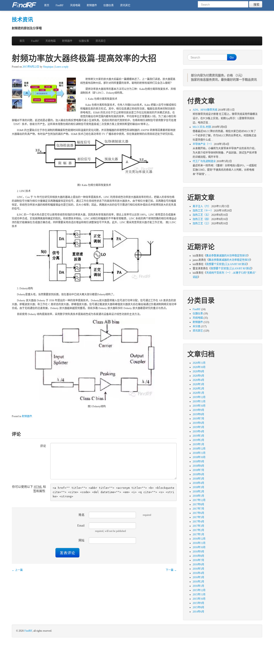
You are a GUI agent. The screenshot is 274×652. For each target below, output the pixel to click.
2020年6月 (198, 375)
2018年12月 (199, 448)
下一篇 (171, 570)
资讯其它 (125, 5)
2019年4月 (198, 431)
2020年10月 (199, 367)
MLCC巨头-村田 (202, 126)
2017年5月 (198, 517)
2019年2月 (198, 440)
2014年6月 (198, 611)
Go (232, 57)
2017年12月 (199, 500)
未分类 (196, 326)
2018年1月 (198, 495)
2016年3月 (198, 577)
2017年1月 (198, 534)
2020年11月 (199, 362)
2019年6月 (198, 422)
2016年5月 (198, 568)
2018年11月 (199, 452)
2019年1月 (198, 444)
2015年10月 (199, 598)
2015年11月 (199, 594)
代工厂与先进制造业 (204, 161)
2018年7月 (198, 470)
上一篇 (17, 570)
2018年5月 (198, 478)
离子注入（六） (202, 206)
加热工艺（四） (202, 219)
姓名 (82, 514)
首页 (46, 5)
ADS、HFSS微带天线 (205, 109)
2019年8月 (198, 414)
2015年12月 (199, 590)
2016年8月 (198, 555)
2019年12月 (199, 397)
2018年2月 (198, 491)
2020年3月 (198, 384)
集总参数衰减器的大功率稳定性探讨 (226, 255)
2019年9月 (198, 410)
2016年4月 (198, 573)
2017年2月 (198, 530)
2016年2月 (198, 581)
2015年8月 (198, 607)
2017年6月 (198, 513)
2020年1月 (198, 392)
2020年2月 (198, 388)
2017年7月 (198, 508)
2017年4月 (198, 521)
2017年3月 (198, 525)
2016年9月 (198, 551)
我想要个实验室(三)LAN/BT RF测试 (226, 264)
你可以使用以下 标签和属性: (29, 489)
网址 (82, 540)
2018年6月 (198, 474)
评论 (43, 446)
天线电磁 (75, 5)
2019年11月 (199, 401)
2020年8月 (198, 371)
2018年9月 (198, 461)
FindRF (60, 5)
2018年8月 (198, 465)
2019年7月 (198, 418)
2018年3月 (198, 487)
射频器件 (92, 5)
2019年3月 (198, 435)
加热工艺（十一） (203, 210)
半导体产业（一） (203, 144)
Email (81, 525)
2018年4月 (198, 482)
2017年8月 (198, 504)
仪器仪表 (108, 5)
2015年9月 (198, 603)
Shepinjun (48, 66)
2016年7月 (198, 560)
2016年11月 (199, 543)
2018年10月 (199, 457)
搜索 (255, 4)
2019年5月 (198, 427)
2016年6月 (198, 564)
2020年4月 (198, 380)
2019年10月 (199, 405)
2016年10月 (199, 547)
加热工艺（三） (202, 223)
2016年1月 (198, 585)
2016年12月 (199, 538)
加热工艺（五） (202, 214)
